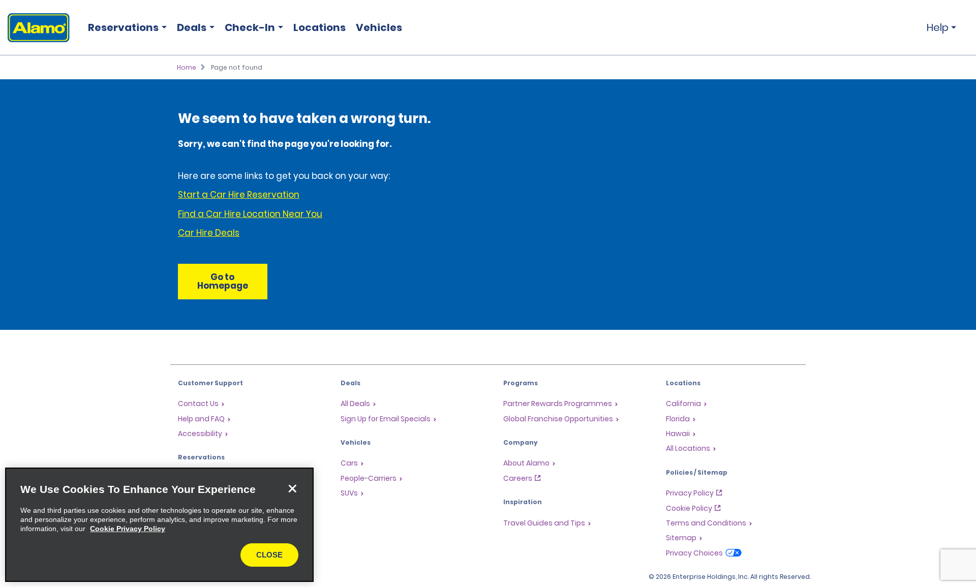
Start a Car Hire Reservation (238, 195)
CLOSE (269, 554)
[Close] (292, 489)
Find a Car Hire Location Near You (250, 214)
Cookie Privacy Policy (127, 528)
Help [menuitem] (938, 27)
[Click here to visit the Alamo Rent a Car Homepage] (35, 27)
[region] (159, 525)
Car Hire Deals (208, 233)
